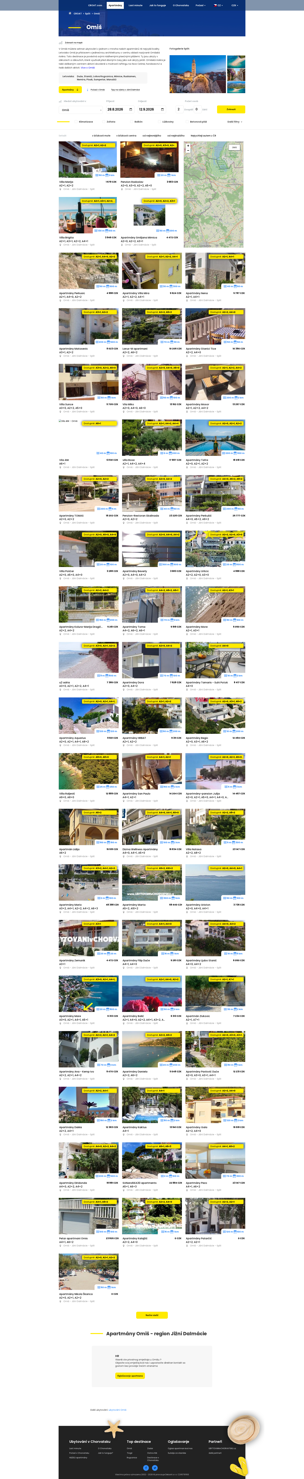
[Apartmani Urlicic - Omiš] (215, 549)
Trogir (129, 1453)
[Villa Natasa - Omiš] (215, 827)
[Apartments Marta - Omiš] (152, 882)
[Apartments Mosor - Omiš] (215, 382)
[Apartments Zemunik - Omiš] (89, 938)
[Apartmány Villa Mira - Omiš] (152, 271)
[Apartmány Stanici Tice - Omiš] (215, 326)
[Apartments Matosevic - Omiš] (89, 326)
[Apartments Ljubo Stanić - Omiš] (215, 938)
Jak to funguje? (105, 1453)
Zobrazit (231, 109)
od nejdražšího (176, 135)
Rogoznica (132, 1457)
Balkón (138, 121)
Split (87, 13)
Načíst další (152, 1315)
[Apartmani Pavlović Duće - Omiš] (215, 1049)
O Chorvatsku (181, 5)
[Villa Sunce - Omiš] (89, 382)
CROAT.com (95, 5)
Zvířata (111, 121)
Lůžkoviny (168, 121)
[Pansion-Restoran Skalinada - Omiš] (152, 493)
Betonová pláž (198, 121)
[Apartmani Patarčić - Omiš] (215, 1216)
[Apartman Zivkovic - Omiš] (215, 994)
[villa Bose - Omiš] (152, 437)
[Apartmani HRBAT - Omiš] (152, 715)
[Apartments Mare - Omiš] (89, 994)
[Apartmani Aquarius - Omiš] (89, 715)
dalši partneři (215, 1453)
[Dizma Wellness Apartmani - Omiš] (152, 827)
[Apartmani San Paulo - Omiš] (152, 771)
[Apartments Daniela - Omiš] (152, 1049)
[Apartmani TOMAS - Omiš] (89, 493)
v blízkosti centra (126, 135)
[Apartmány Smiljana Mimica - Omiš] (149, 215)
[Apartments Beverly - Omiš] (152, 549)
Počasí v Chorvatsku (79, 1453)
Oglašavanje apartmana (130, 1375)
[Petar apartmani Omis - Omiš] (89, 1216)
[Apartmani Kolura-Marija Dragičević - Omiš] (89, 604)
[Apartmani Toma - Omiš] (152, 604)
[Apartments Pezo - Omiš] (215, 1160)
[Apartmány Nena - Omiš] (215, 271)
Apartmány (115, 5)
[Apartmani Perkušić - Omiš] (215, 493)
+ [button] (188, 146)
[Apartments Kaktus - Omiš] (152, 1105)
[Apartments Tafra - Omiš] (215, 437)
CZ (219, 5)
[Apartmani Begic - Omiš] (215, 715)
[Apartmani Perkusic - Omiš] (89, 271)
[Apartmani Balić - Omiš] (152, 994)
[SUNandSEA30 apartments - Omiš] (152, 1160)
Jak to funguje (157, 5)
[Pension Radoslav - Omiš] (149, 159)
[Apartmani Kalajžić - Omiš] (152, 1216)
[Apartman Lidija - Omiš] (89, 827)
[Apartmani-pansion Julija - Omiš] (215, 771)
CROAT (78, 13)
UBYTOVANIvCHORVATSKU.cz (222, 1448)
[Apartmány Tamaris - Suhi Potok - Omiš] (215, 660)
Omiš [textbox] (65, 110)
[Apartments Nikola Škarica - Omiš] (89, 1272)
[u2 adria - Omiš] (89, 660)
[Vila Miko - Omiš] (152, 382)
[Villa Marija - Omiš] (88, 159)
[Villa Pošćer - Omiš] (89, 549)
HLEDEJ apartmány (78, 1457)
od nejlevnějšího (151, 135)
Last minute (135, 5)
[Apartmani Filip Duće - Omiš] (152, 938)
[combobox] (81, 110)
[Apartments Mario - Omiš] (89, 882)
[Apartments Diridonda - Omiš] (89, 1160)
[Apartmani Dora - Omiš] (152, 660)
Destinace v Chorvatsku (153, 1459)
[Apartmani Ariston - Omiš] (215, 882)
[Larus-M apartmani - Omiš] (152, 326)
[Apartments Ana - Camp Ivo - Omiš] (89, 1049)
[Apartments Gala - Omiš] (215, 1105)
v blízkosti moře (101, 135)
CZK (234, 5)
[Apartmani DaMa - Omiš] (89, 1105)
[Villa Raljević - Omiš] (89, 771)
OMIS (234, 147)
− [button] (188, 150)
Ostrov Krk (152, 1453)
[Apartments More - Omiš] (215, 604)
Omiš (129, 1448)
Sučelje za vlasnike (177, 1453)
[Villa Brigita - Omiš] (88, 215)
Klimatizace (86, 121)
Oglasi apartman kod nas (180, 1448)
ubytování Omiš (117, 1409)
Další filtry (233, 121)
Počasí (200, 5)
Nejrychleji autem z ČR (203, 135)
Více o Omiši (88, 67)
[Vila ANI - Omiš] (89, 437)
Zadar (150, 1448)
